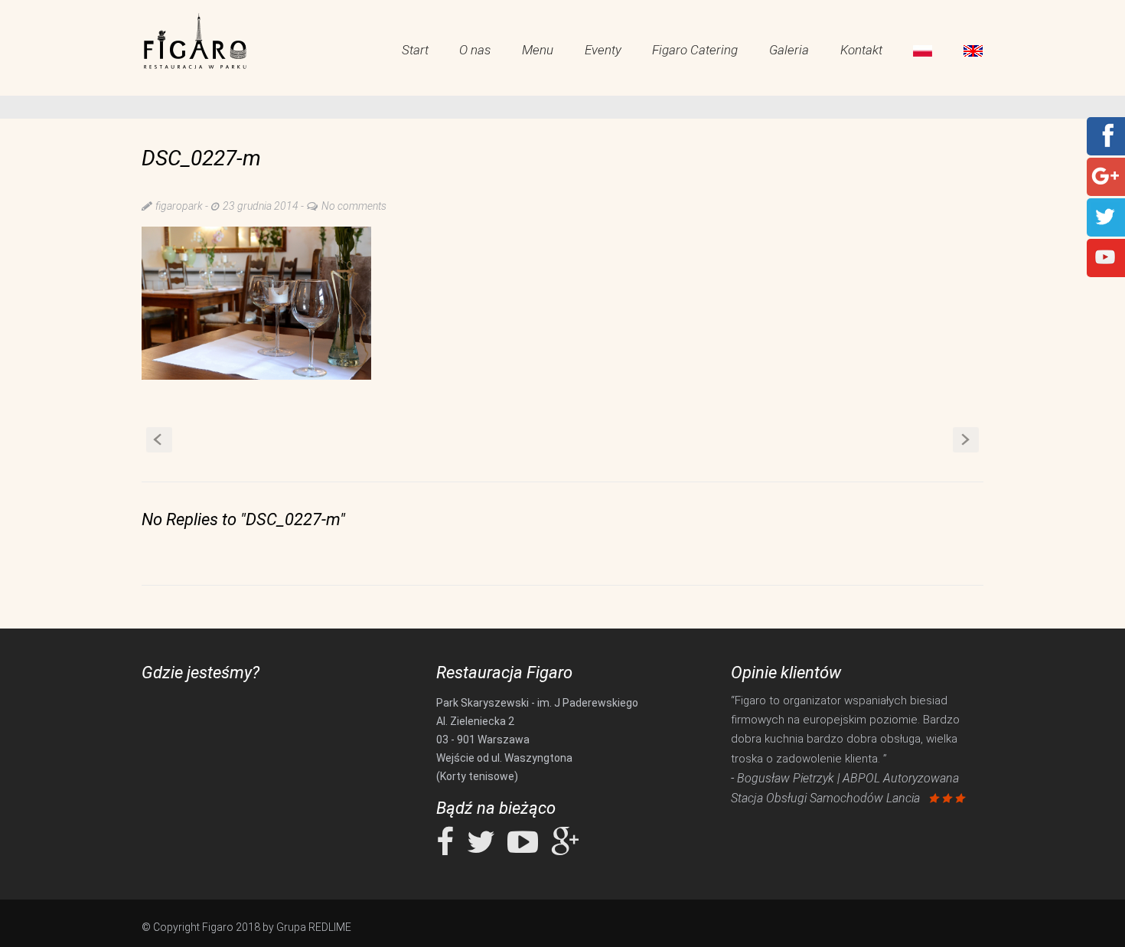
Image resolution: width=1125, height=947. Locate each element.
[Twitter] (1105, 216)
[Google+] (1105, 175)
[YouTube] (1105, 256)
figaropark (179, 206)
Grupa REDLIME (313, 927)
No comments (353, 206)
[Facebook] (1105, 135)
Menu (537, 49)
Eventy (603, 49)
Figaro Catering (695, 49)
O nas (475, 49)
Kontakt (861, 49)
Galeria (789, 49)
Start (415, 49)
